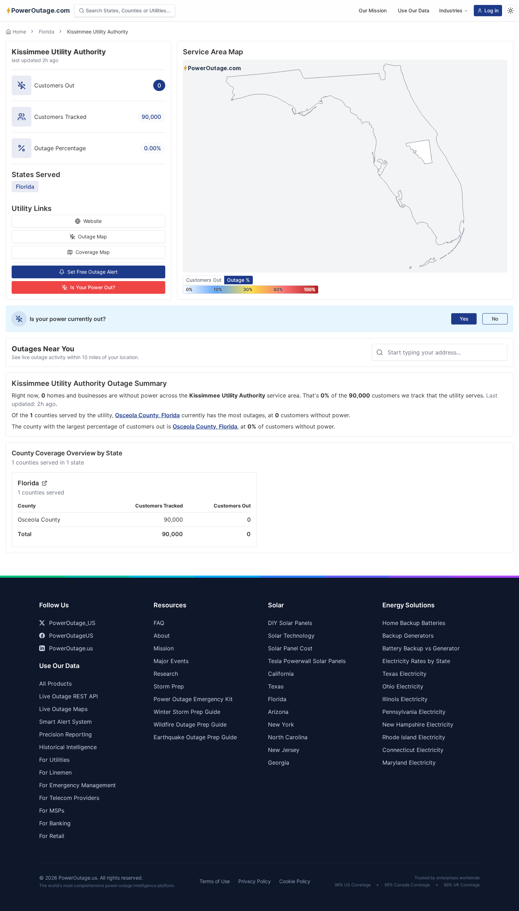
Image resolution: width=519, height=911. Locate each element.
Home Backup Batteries (413, 622)
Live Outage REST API (68, 696)
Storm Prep (169, 686)
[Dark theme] (510, 10)
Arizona (278, 711)
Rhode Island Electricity (413, 737)
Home (19, 32)
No (495, 319)
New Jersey (283, 749)
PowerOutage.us (71, 648)
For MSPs (51, 810)
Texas (276, 686)
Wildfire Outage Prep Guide (190, 724)
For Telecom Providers (69, 797)
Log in (491, 10)
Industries (451, 10)
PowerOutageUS (71, 635)
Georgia (278, 762)
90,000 (173, 519)
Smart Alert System (65, 721)
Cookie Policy (294, 881)
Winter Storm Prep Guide (187, 711)
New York (281, 724)
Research (166, 673)
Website (92, 221)
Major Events (171, 660)
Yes (464, 319)
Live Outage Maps (63, 708)
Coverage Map (93, 252)
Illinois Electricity (405, 699)
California (281, 673)
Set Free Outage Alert (92, 272)
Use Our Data (413, 10)
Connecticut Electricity (412, 749)
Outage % (238, 280)
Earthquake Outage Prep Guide (195, 737)
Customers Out (203, 280)
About (162, 635)
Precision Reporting (65, 734)
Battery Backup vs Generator (421, 648)
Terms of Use (214, 881)
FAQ (159, 622)
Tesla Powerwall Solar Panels (307, 660)
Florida (46, 32)
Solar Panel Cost (290, 648)
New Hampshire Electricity (417, 724)
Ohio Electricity (402, 686)
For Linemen (55, 772)
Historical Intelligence (68, 747)
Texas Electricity (404, 673)
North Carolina (288, 737)
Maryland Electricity (409, 762)
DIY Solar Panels (290, 622)
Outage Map (92, 236)
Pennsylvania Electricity (414, 711)
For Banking (55, 823)
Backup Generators (408, 635)
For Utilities (54, 759)
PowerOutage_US (72, 622)
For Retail (51, 835)
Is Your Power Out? (92, 287)
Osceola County (39, 519)
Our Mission (373, 10)
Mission (164, 648)
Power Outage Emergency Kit (193, 699)
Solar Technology (291, 635)
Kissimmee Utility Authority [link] (97, 32)
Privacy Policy (254, 881)
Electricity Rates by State (416, 660)
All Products (55, 683)
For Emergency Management (77, 785)
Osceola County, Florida (147, 415)
